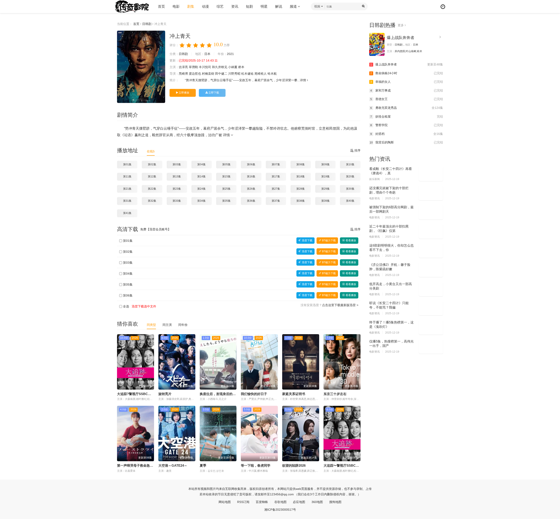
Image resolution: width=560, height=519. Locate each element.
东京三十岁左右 (335, 394)
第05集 (226, 164)
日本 (207, 54)
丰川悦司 (205, 67)
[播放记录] (443, 6)
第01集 (127, 164)
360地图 (317, 502)
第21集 (127, 188)
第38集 (300, 200)
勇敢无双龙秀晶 (406, 107)
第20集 (350, 176)
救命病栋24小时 (406, 73)
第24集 (201, 188)
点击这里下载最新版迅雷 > (340, 305)
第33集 (177, 200)
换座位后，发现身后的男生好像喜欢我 (228, 394)
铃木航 (272, 73)
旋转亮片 (165, 394)
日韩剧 (146, 24)
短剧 (249, 6)
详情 (303, 80)
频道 (294, 6)
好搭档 (406, 134)
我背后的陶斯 (406, 142)
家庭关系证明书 (293, 394)
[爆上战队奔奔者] (377, 44)
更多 (401, 25)
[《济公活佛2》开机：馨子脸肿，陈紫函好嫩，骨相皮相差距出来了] (431, 270)
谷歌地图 (280, 502)
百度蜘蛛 (262, 502)
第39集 (325, 200)
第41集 (127, 213)
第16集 (251, 176)
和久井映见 (219, 67)
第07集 (276, 164)
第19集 (325, 176)
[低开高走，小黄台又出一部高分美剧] (431, 289)
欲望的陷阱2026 (294, 465)
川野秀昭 (234, 73)
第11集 (127, 176)
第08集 (300, 164)
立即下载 (213, 92)
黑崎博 (183, 73)
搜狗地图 (335, 502)
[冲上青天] (141, 67)
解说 (278, 6)
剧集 (190, 6)
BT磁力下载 (328, 240)
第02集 (152, 164)
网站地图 (225, 502)
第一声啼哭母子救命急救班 (136, 465)
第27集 (276, 188)
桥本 (241, 67)
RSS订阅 (243, 502)
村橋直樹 (208, 73)
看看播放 (350, 240)
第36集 (251, 200)
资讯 (234, 6)
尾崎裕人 (260, 73)
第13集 (177, 176)
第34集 (201, 200)
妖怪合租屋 (406, 116)
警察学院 (406, 125)
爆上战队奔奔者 (400, 37)
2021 (230, 54)
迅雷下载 (306, 240)
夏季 (203, 465)
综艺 (220, 6)
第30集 (350, 188)
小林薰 (232, 67)
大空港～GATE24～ (172, 465)
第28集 (300, 188)
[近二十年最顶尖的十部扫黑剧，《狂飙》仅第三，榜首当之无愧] (431, 231)
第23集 (177, 188)
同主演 (167, 325)
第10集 (350, 164)
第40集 (350, 200)
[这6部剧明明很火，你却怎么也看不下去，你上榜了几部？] (431, 250)
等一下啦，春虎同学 (255, 465)
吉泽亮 (183, 67)
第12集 (152, 176)
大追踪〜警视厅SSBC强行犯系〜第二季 (353, 465)
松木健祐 (247, 73)
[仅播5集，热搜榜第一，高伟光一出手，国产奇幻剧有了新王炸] (431, 346)
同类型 (151, 325)
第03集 (177, 164)
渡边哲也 (195, 73)
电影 (176, 6)
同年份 (182, 325)
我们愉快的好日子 (254, 394)
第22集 (152, 188)
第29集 (325, 188)
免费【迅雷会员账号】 (155, 229)
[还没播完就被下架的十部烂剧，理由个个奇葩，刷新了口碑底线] (431, 193)
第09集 (325, 164)
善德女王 (406, 99)
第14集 (201, 176)
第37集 (276, 200)
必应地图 (299, 502)
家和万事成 (406, 90)
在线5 (151, 151)
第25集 (226, 188)
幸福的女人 (406, 81)
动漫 (205, 6)
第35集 (226, 200)
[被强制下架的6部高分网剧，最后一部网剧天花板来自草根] (431, 212)
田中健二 (221, 73)
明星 (264, 6)
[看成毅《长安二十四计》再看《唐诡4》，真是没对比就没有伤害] (431, 174)
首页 (161, 6)
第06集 (251, 164)
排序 (357, 150)
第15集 (226, 176)
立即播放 (183, 92)
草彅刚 (193, 67)
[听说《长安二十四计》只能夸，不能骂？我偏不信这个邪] (431, 308)
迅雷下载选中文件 (144, 306)
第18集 (300, 176)
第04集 (201, 164)
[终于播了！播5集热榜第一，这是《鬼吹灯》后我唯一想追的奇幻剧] (431, 327)
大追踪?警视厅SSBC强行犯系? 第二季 (145, 394)
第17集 (276, 176)
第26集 (251, 188)
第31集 (127, 200)
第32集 (152, 200)
